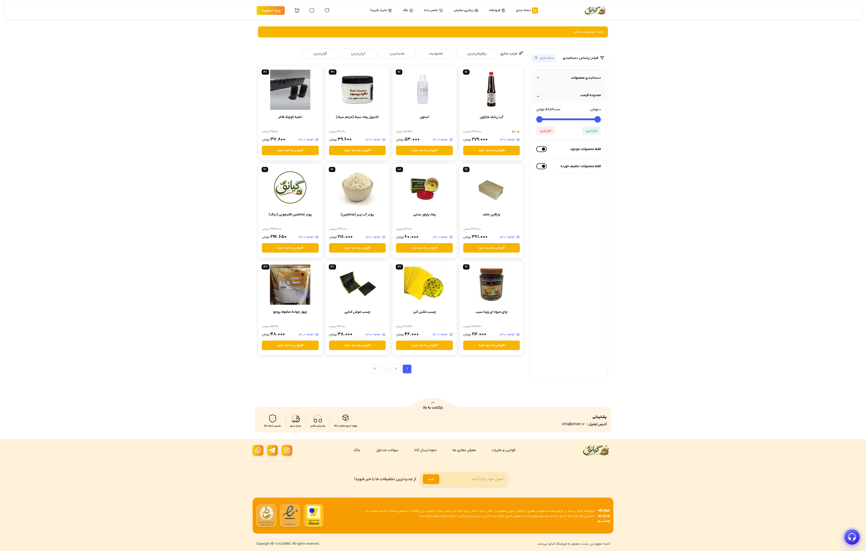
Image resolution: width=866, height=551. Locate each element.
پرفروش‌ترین (476, 53)
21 (374, 369)
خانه (601, 32)
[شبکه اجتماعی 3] (258, 450)
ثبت (431, 479)
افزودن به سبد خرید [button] (491, 150)
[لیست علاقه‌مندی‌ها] (327, 10)
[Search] (312, 10)
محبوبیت (436, 53)
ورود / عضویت (270, 10)
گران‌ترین (545, 131)
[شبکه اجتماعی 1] (286, 450)
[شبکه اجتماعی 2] (272, 450)
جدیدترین (397, 53)
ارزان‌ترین (591, 131)
